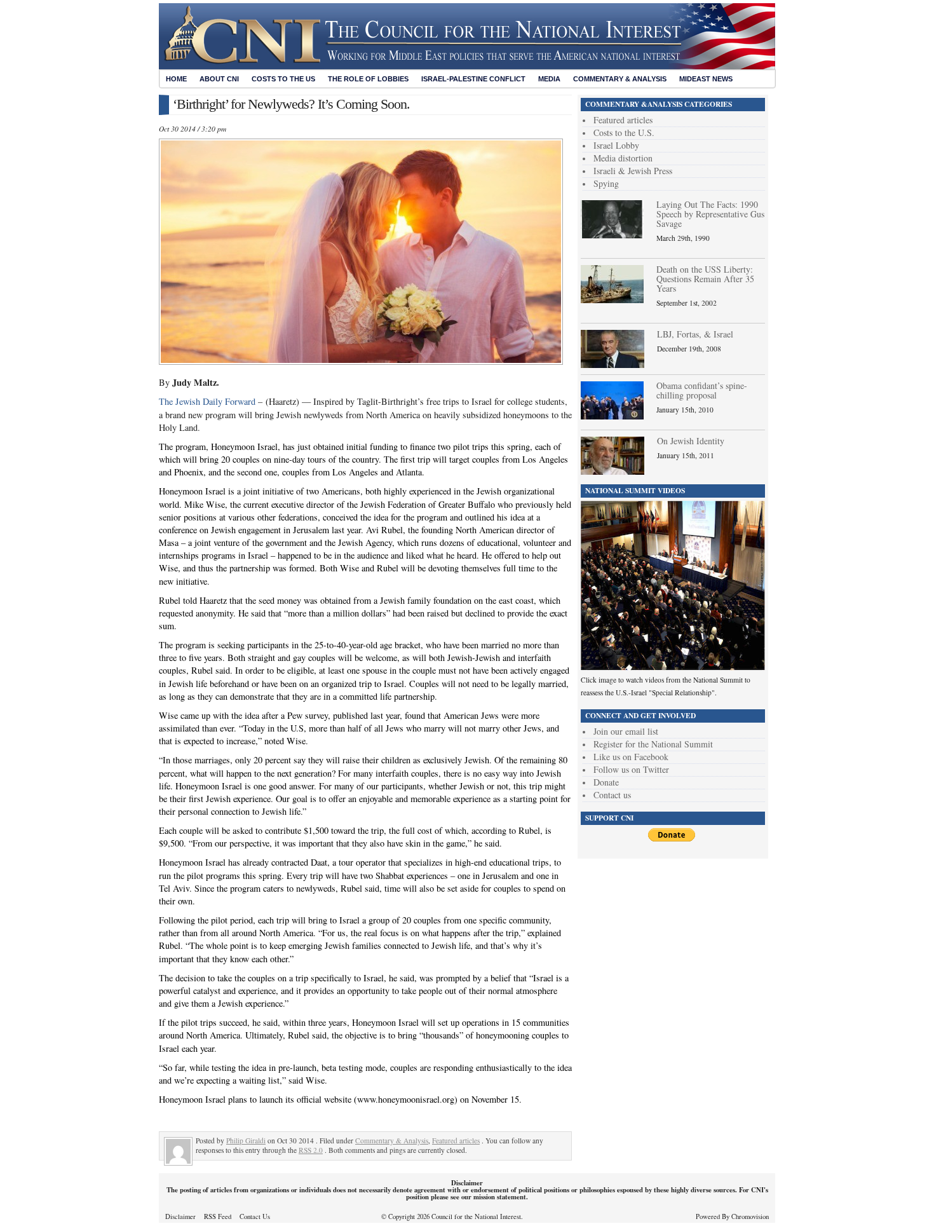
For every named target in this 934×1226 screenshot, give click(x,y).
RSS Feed (217, 1216)
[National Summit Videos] (673, 667)
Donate (606, 782)
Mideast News (706, 79)
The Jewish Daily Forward (208, 401)
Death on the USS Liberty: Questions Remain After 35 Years (705, 278)
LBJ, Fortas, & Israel (695, 334)
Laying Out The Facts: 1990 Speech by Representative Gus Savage (710, 213)
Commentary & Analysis (620, 79)
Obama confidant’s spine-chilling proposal (701, 390)
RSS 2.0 (311, 1150)
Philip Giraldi (246, 1140)
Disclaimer (180, 1216)
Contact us (612, 795)
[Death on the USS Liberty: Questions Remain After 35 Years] (612, 300)
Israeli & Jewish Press (632, 171)
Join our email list (625, 731)
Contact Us (255, 1216)
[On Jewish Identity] (612, 471)
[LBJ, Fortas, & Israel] (612, 364)
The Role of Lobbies (368, 79)
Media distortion (623, 158)
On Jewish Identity (690, 441)
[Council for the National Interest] (467, 66)
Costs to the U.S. (623, 132)
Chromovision (750, 1216)
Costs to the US (283, 79)
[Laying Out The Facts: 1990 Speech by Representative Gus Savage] (612, 235)
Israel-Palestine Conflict (473, 79)
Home (176, 79)
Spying (606, 183)
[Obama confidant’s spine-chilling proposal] (612, 416)
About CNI (219, 79)
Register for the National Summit (653, 744)
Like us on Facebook (630, 757)
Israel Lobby (616, 145)
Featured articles (456, 1140)
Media (549, 79)
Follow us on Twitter (631, 769)
